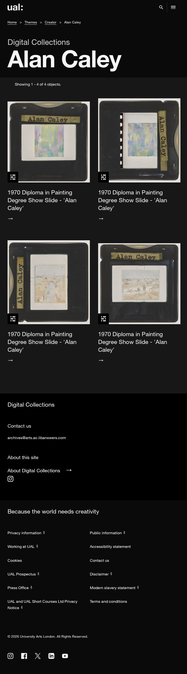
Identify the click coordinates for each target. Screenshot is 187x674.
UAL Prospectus (22, 574)
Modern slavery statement (112, 587)
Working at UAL (21, 546)
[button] (161, 7)
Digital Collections (39, 42)
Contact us (99, 560)
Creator (50, 22)
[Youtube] (65, 656)
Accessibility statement (110, 546)
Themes (31, 22)
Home (12, 22)
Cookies (15, 560)
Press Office (18, 587)
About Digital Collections (34, 470)
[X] (38, 656)
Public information (106, 532)
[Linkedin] (51, 656)
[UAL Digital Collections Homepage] (15, 7)
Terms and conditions (108, 601)
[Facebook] (24, 656)
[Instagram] (10, 479)
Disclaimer (99, 574)
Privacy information (24, 532)
